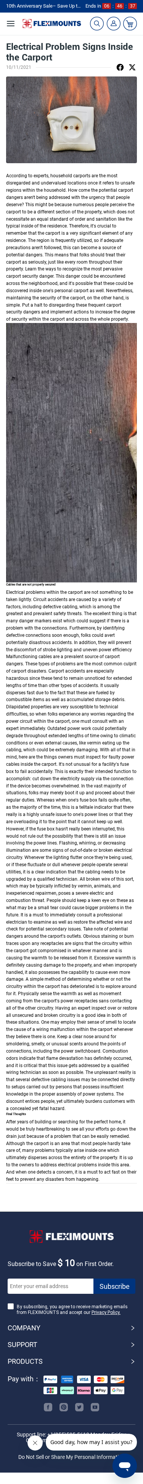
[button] (71, 1328)
